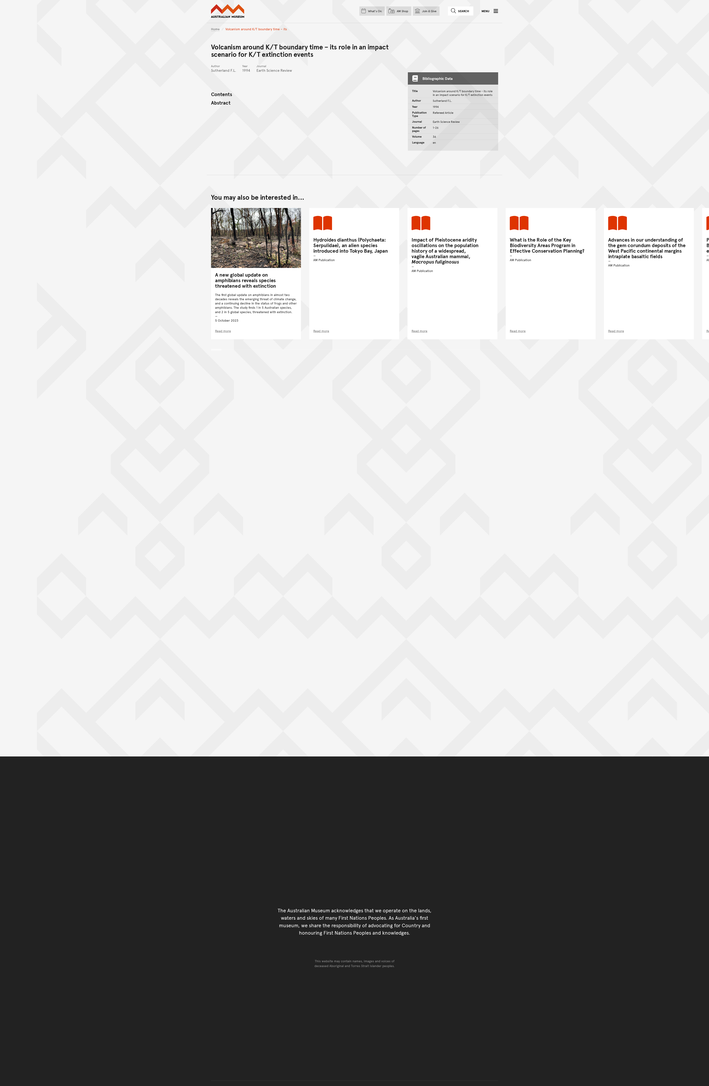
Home (215, 29)
